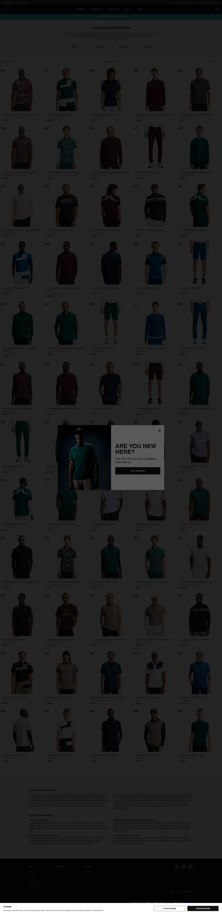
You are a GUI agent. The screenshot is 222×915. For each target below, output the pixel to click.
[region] (111, 909)
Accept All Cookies (203, 908)
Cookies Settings (169, 908)
